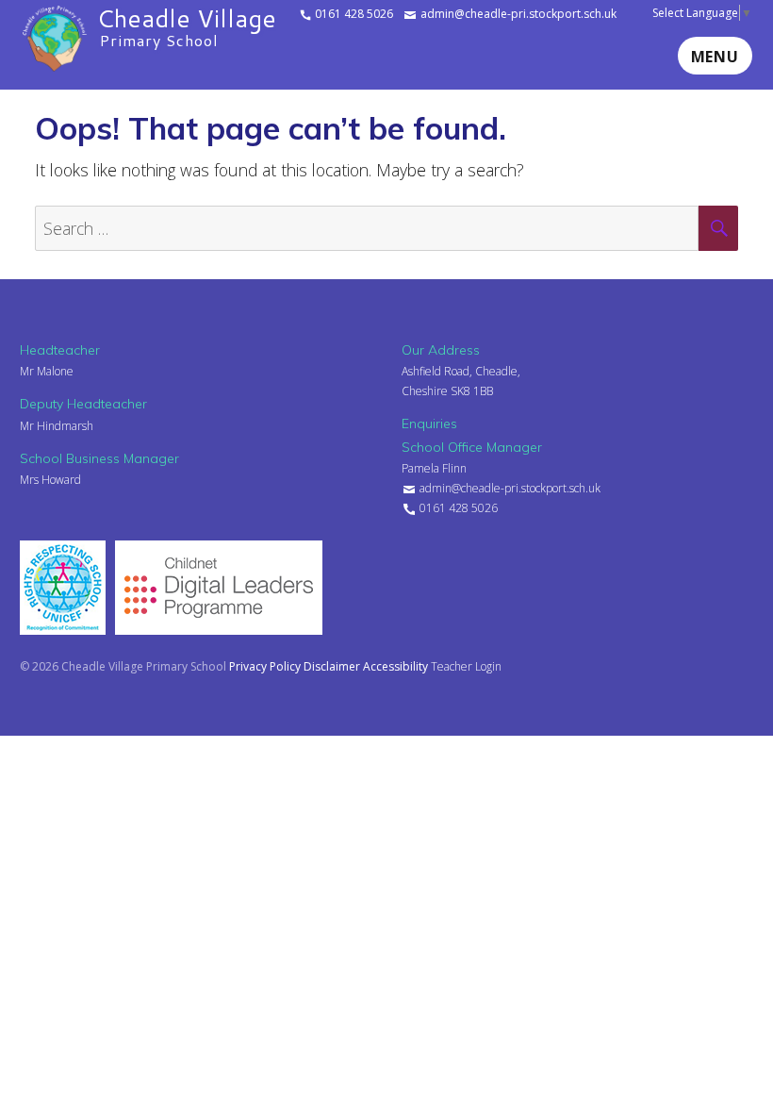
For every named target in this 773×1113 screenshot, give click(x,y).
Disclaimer (333, 666)
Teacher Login (466, 666)
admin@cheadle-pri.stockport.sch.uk (517, 14)
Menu (715, 56)
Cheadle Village (186, 24)
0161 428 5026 (352, 14)
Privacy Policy (266, 666)
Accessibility (397, 666)
